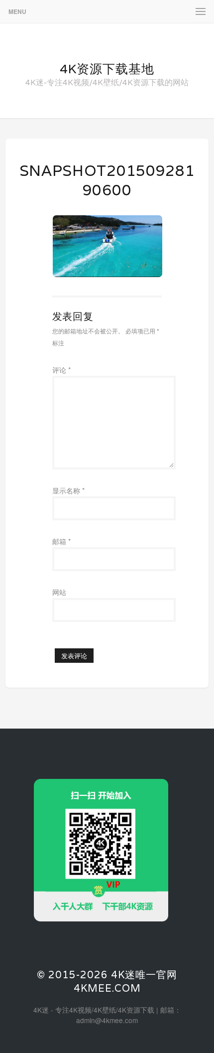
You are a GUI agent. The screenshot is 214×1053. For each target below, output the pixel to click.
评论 (61, 370)
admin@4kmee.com (107, 1020)
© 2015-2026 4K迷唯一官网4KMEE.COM (107, 981)
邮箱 (61, 541)
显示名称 (68, 490)
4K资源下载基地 (107, 69)
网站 (59, 592)
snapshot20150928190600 (107, 180)
